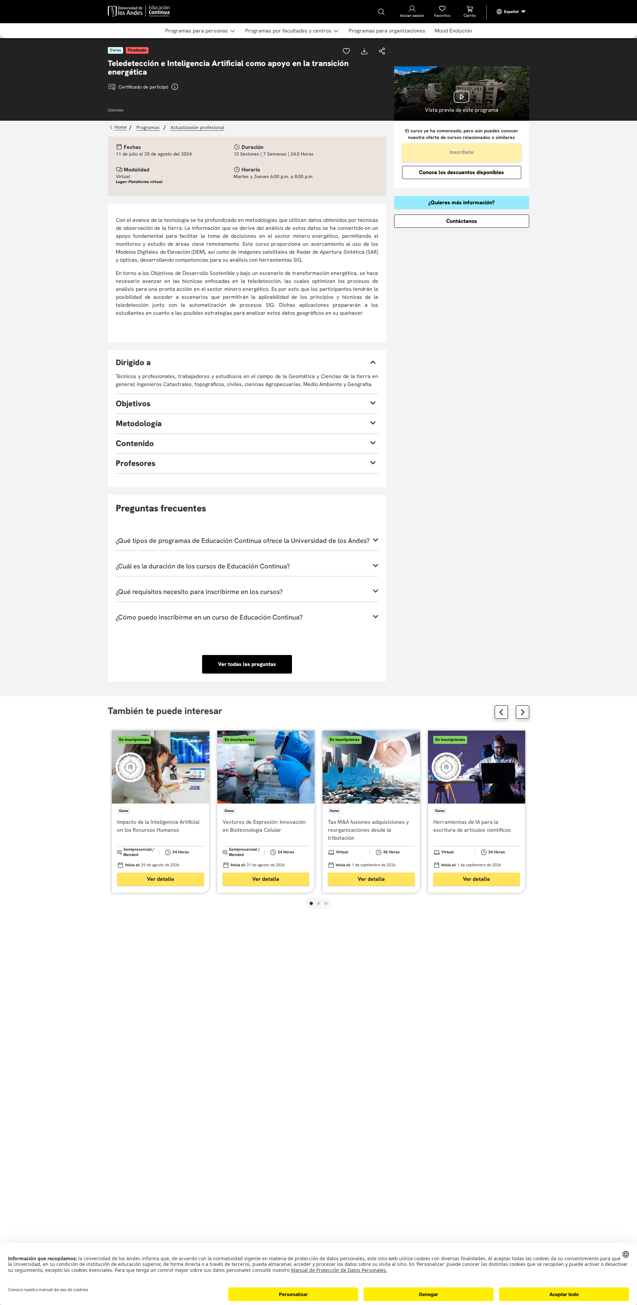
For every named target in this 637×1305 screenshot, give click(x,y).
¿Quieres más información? (461, 202)
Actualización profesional (197, 127)
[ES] (511, 12)
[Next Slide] (522, 712)
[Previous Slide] (501, 712)
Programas (148, 127)
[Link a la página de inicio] (119, 127)
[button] (382, 51)
